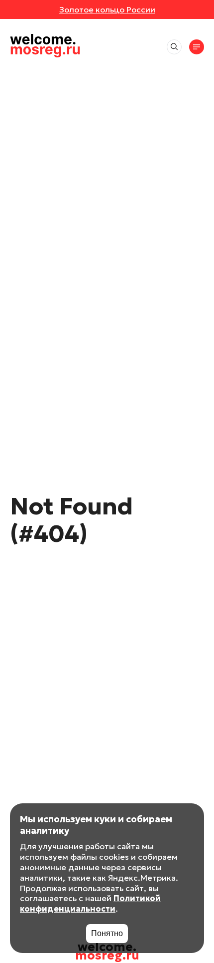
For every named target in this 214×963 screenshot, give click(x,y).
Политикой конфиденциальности (90, 903)
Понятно (107, 933)
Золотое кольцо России (107, 9)
